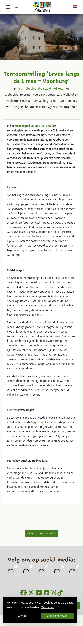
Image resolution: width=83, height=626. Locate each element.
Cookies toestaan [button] (57, 615)
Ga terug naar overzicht (41, 533)
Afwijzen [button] (23, 615)
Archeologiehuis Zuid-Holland (43, 88)
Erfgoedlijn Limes (41, 422)
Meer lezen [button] (47, 607)
